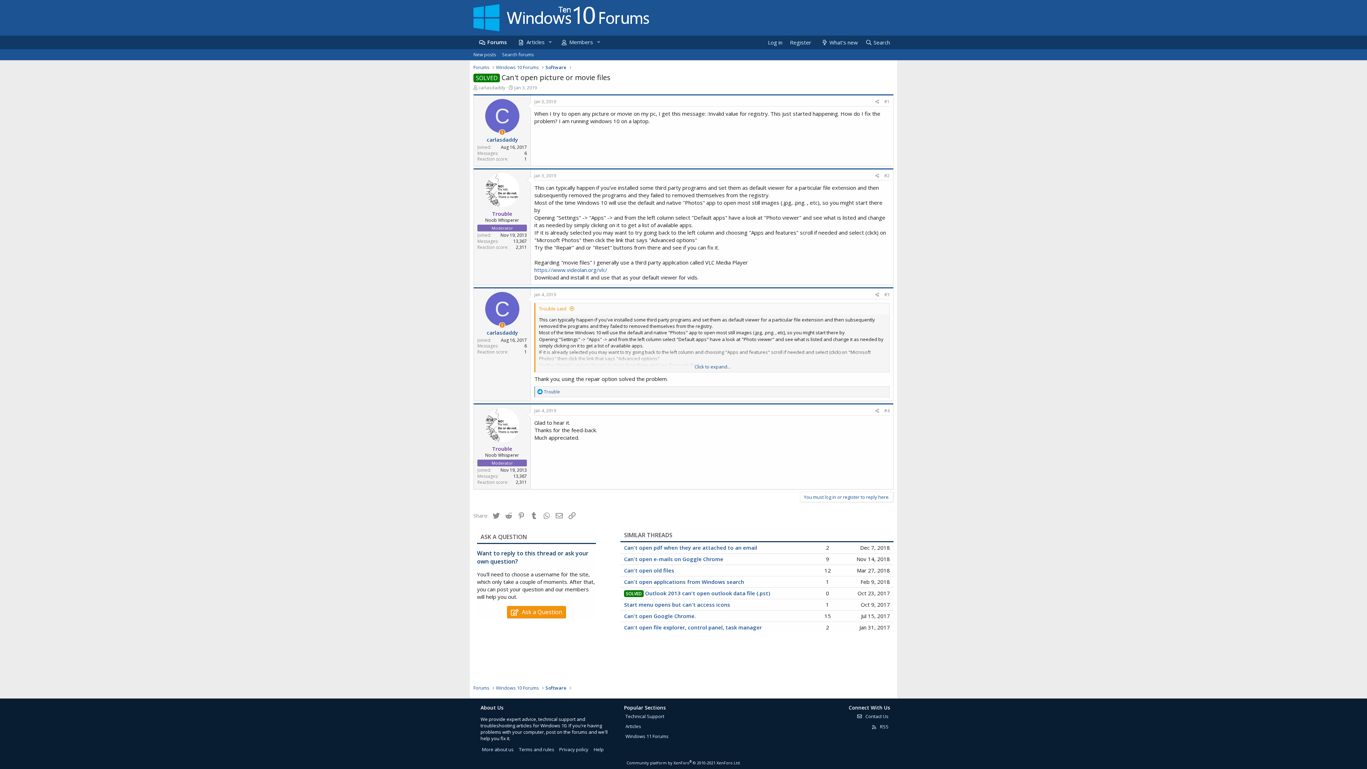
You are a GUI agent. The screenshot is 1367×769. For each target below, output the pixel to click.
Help (599, 749)
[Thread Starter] (502, 132)
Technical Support (644, 716)
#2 (887, 176)
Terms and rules (536, 749)
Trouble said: (553, 308)
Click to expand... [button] (712, 366)
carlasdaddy (492, 87)
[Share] (877, 102)
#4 (887, 411)
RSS (884, 726)
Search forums (518, 54)
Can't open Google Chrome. (660, 615)
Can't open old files (649, 570)
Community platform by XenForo (684, 762)
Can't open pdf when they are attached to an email (690, 547)
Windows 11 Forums (647, 736)
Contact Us (876, 716)
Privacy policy (573, 749)
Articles (536, 42)
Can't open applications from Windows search (684, 581)
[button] (550, 42)
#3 (887, 295)
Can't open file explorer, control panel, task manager (693, 627)
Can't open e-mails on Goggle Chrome (673, 559)
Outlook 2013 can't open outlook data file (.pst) (707, 593)
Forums (497, 42)
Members (581, 42)
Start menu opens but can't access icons (677, 604)
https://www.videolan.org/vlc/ (570, 269)
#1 (887, 102)
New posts (484, 54)
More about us (498, 749)
